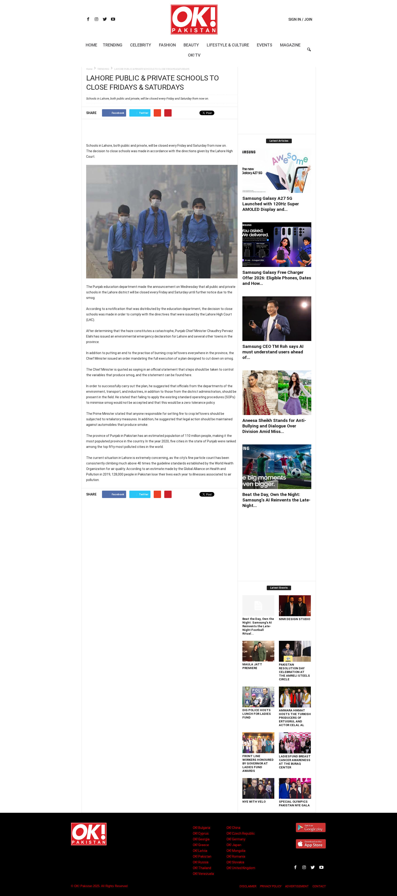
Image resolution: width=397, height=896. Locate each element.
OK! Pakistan (202, 856)
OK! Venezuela (203, 874)
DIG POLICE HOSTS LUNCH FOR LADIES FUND (256, 713)
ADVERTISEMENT (297, 886)
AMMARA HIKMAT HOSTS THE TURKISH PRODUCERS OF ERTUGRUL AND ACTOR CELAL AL (295, 718)
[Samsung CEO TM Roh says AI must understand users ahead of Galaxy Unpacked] (276, 318)
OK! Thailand (202, 868)
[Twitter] (104, 19)
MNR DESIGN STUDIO (294, 619)
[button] (309, 52)
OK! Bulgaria (201, 828)
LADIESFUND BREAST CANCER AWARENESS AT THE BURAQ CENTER (295, 762)
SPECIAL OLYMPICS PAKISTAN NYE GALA (294, 803)
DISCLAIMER (248, 886)
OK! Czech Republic (241, 833)
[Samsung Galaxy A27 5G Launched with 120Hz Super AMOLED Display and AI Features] (276, 170)
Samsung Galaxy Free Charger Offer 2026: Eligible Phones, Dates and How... (276, 278)
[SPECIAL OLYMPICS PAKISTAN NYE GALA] (295, 788)
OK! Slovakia (235, 862)
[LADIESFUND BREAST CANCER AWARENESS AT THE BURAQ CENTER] (295, 742)
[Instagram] (96, 19)
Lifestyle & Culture (228, 45)
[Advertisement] (162, 131)
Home (91, 45)
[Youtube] (113, 19)
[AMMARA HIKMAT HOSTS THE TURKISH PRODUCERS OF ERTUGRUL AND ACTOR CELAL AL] (295, 697)
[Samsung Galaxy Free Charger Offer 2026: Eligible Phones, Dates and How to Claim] (276, 244)
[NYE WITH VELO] (258, 788)
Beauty (191, 45)
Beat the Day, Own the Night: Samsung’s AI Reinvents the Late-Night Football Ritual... (258, 626)
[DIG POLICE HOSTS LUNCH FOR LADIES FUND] (258, 697)
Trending (112, 45)
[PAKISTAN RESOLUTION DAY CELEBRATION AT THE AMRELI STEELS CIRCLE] (295, 651)
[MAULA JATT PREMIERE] (258, 651)
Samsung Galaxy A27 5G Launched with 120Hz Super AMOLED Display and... (270, 204)
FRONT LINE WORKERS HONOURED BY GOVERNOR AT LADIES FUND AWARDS (258, 763)
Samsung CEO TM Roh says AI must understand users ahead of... (272, 352)
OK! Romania (236, 856)
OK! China (233, 828)
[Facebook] (88, 19)
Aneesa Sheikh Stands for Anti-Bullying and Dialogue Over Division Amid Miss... (274, 426)
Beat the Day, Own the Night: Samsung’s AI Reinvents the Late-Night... (276, 500)
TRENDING (103, 69)
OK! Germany (236, 839)
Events (264, 45)
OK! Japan (234, 845)
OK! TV (194, 55)
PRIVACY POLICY (270, 886)
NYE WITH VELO (254, 801)
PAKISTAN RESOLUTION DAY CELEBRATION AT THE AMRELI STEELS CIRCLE (294, 672)
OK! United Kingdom (241, 868)
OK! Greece (201, 845)
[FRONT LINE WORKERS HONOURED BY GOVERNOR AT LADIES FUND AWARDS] (258, 742)
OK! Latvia (200, 851)
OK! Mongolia (236, 851)
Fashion (167, 45)
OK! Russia (200, 862)
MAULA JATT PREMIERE (252, 666)
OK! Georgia (201, 839)
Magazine (290, 45)
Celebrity (140, 45)
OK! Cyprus (201, 833)
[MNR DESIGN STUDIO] (295, 605)
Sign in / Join (300, 19)
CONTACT (319, 886)
